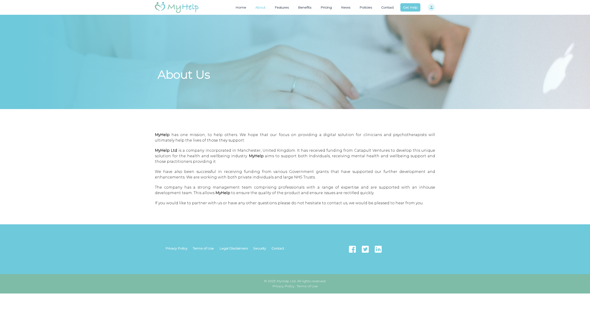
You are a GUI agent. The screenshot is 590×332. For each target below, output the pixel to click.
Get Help (410, 7)
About (260, 7)
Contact (387, 7)
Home (241, 7)
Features (282, 7)
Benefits (304, 7)
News (345, 7)
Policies (366, 7)
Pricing (326, 7)
